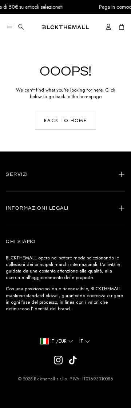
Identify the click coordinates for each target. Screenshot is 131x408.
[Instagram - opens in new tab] (58, 360)
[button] (9, 27)
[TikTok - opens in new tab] (72, 360)
